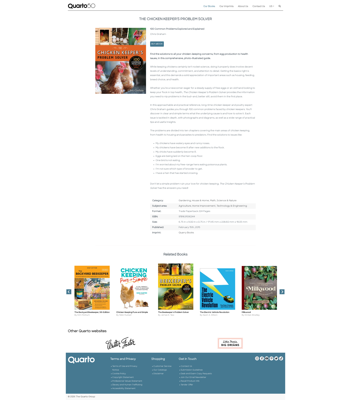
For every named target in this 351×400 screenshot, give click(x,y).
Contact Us (258, 6)
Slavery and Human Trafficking (127, 385)
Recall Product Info (190, 381)
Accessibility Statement (123, 389)
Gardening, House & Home (194, 201)
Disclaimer (158, 374)
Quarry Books (186, 233)
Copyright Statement (123, 377)
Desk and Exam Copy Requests (196, 374)
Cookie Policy (119, 374)
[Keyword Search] (279, 6)
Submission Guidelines (192, 370)
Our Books (209, 6)
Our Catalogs (160, 370)
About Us (243, 6)
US (270, 6)
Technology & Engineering (232, 206)
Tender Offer (187, 385)
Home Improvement (204, 206)
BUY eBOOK (157, 44)
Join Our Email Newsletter (193, 377)
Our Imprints (226, 6)
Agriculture (185, 206)
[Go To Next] (281, 292)
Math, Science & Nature (223, 201)
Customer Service (162, 366)
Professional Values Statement (127, 381)
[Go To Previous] (67, 292)
